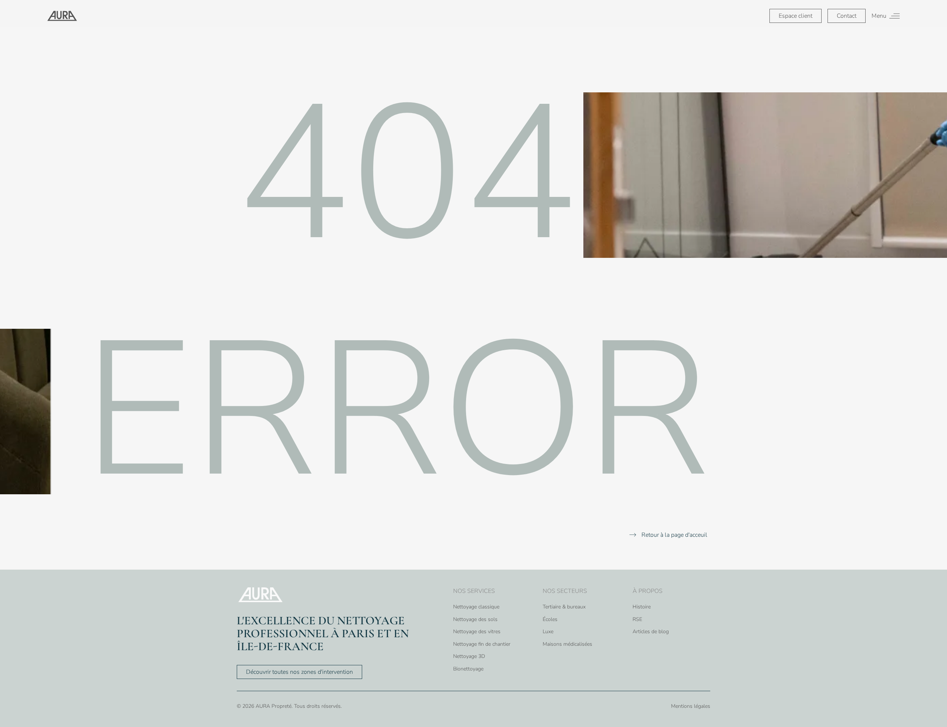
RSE (637, 619)
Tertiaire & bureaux (564, 606)
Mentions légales (690, 706)
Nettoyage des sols (475, 619)
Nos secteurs (565, 591)
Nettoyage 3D (469, 656)
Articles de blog (651, 631)
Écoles (550, 619)
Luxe (548, 631)
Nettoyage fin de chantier (481, 644)
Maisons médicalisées (567, 644)
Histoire (642, 606)
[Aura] (62, 16)
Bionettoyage (468, 668)
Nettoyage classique (476, 606)
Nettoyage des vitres (477, 631)
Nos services (474, 591)
